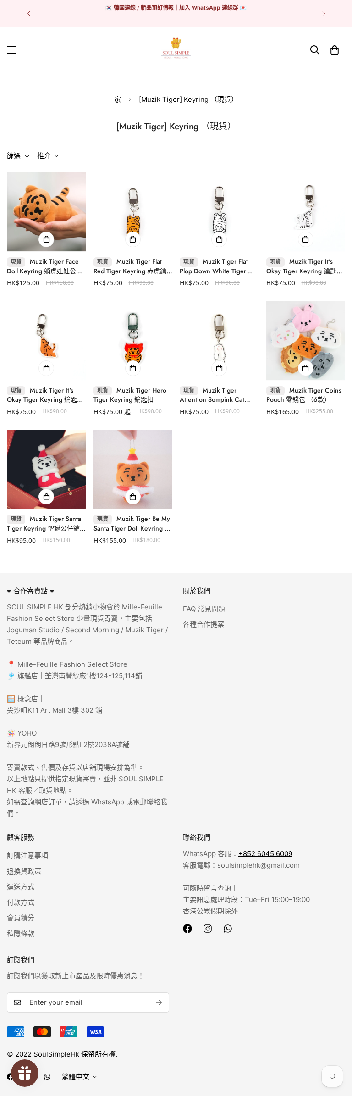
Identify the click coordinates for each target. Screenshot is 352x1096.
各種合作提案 (203, 624)
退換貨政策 (24, 871)
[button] (334, 50)
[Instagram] (207, 928)
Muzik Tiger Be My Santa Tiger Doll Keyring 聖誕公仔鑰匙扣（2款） (132, 524)
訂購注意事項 (27, 855)
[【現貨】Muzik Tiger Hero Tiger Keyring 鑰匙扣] (133, 340)
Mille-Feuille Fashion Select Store (72, 664)
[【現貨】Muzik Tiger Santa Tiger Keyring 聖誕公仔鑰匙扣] (46, 469)
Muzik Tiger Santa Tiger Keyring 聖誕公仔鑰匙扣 (44, 524)
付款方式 (20, 902)
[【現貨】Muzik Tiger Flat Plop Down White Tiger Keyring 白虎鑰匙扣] (219, 211)
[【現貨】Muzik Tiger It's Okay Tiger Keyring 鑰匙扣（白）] (306, 211)
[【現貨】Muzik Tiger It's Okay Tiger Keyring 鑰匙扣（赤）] (46, 340)
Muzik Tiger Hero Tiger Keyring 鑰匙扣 (130, 395)
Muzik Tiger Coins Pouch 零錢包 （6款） (303, 395)
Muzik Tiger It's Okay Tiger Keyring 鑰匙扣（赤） (45, 395)
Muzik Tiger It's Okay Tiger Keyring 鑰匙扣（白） (304, 266)
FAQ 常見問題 (204, 608)
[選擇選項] (133, 368)
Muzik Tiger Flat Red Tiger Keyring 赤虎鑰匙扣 (130, 266)
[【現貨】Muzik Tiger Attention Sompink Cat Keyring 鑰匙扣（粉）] (219, 340)
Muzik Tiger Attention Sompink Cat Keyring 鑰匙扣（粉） (212, 395)
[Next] (323, 13)
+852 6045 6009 (265, 853)
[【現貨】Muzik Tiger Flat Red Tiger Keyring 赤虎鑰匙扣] (133, 211)
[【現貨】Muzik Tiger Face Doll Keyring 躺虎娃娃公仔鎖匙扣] (46, 211)
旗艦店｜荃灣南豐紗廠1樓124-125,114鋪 (79, 675)
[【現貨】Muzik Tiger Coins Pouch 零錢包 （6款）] (306, 340)
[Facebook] (187, 928)
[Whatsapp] (227, 928)
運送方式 (20, 886)
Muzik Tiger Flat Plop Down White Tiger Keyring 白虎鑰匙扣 (214, 266)
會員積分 (20, 917)
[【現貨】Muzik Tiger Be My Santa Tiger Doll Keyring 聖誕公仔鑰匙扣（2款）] (133, 469)
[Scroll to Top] (334, 1046)
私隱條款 (20, 933)
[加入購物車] (46, 239)
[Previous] (28, 13)
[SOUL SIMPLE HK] (176, 50)
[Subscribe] (159, 1002)
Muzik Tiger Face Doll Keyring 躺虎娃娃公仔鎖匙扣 (44, 266)
